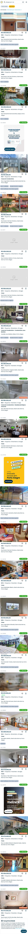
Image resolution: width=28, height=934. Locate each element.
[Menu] (26, 2)
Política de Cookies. (20, 928)
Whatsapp (24, 48)
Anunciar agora (9, 149)
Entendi (24, 931)
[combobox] (18, 9)
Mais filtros (12, 6)
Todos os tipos (4, 6)
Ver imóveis (8, 481)
